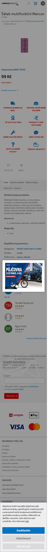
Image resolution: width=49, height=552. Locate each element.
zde (27, 521)
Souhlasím (23, 530)
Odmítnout (23, 538)
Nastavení (23, 546)
